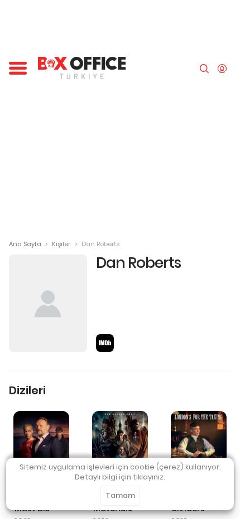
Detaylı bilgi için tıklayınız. (120, 477)
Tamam (120, 495)
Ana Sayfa (25, 243)
